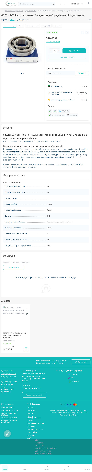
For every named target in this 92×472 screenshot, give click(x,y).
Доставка (31, 410)
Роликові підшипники (9, 418)
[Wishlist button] (82, 32)
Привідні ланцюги (7, 407)
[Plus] (59, 51)
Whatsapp (75, 381)
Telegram (74, 374)
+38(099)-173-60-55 (8, 376)
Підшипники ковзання (9, 410)
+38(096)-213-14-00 (8, 374)
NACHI (12, 20)
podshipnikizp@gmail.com (31, 388)
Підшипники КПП (30, 11)
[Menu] (2, 4)
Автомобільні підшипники (14, 11)
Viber (73, 378)
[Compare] (27, 314)
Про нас (30, 407)
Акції (29, 438)
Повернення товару (35, 429)
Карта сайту (32, 432)
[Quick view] (27, 307)
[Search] (53, 4)
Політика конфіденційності (34, 417)
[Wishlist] (27, 310)
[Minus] (51, 51)
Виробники (31, 435)
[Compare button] (87, 32)
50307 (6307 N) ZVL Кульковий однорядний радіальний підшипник (14, 335)
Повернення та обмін (35, 423)
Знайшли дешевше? (53, 42)
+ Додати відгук (14, 267)
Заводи (30, 420)
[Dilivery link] (86, 93)
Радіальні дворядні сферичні (8, 414)
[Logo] (10, 4)
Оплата (30, 413)
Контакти (31, 426)
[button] (21, 73)
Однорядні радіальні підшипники (9, 421)
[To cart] (26, 349)
